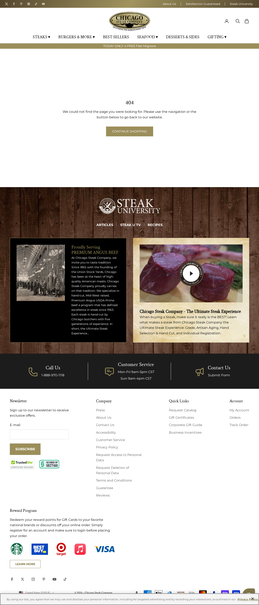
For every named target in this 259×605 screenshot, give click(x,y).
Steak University (241, 4)
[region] (129, 599)
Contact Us (219, 367)
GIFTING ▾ (217, 37)
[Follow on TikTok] (65, 579)
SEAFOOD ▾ (147, 37)
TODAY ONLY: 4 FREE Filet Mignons (129, 46)
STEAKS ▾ (41, 37)
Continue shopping (129, 131)
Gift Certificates (181, 418)
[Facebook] (14, 4)
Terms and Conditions (114, 480)
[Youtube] (43, 4)
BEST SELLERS (116, 37)
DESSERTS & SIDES (182, 37)
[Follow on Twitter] (22, 579)
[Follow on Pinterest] (44, 579)
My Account (239, 410)
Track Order (239, 425)
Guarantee (104, 488)
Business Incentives (185, 432)
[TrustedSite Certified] (22, 464)
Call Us (53, 367)
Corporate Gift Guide (185, 425)
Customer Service (110, 440)
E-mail (15, 425)
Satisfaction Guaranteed (203, 4)
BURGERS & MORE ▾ (76, 37)
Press (100, 410)
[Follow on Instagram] (33, 579)
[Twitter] (6, 4)
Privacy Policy (107, 447)
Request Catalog (182, 410)
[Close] (252, 598)
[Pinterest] (21, 4)
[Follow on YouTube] (54, 579)
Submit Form (219, 375)
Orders (235, 418)
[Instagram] (28, 4)
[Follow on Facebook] (12, 579)
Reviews (103, 495)
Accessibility (106, 432)
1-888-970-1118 (52, 375)
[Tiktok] (36, 4)
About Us (169, 4)
